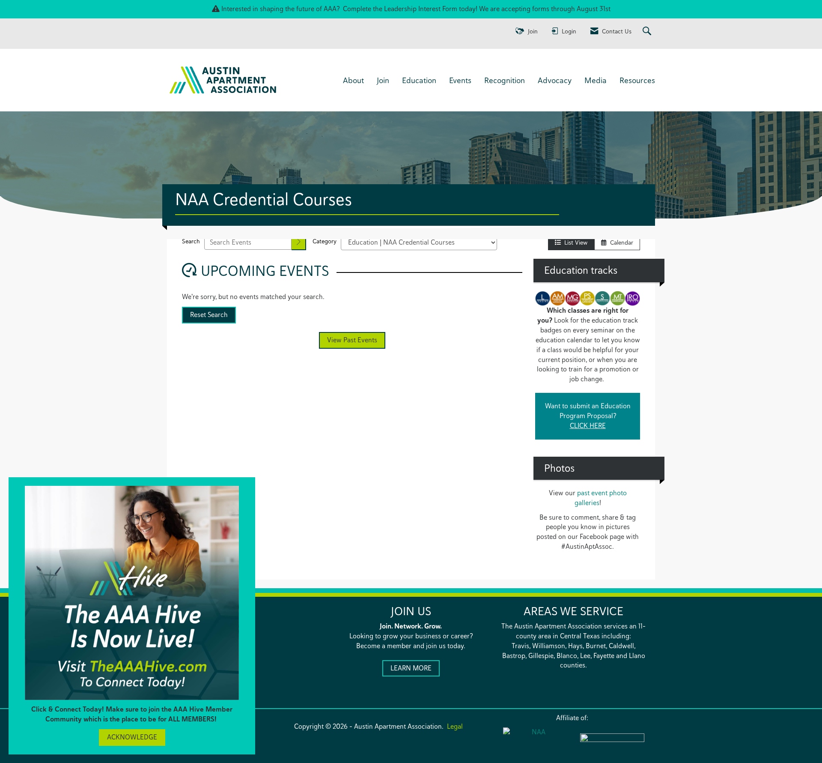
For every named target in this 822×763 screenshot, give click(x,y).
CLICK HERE (588, 425)
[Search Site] (648, 31)
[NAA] (535, 742)
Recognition (504, 80)
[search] (299, 242)
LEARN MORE (411, 668)
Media (595, 80)
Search (191, 241)
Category (325, 241)
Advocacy (555, 80)
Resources (637, 80)
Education (419, 80)
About (353, 80)
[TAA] (612, 743)
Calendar (620, 242)
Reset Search (209, 314)
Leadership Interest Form (420, 8)
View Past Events (352, 339)
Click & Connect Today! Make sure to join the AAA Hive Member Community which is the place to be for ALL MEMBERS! (131, 714)
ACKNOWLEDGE (132, 737)
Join (383, 80)
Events (460, 80)
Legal (455, 726)
